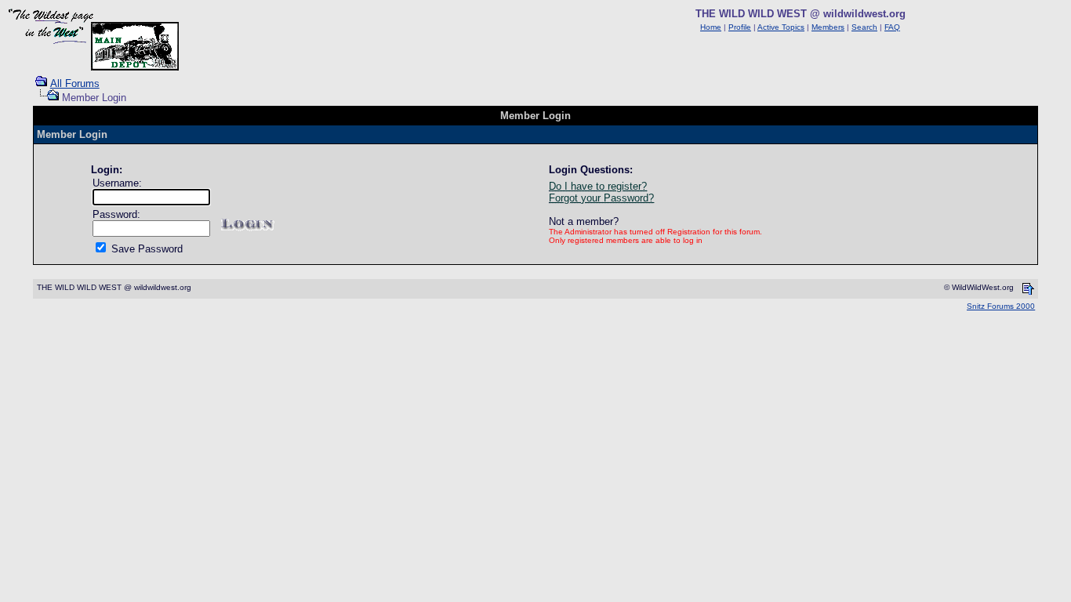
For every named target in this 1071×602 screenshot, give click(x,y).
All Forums (75, 83)
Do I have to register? (598, 186)
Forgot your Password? (601, 198)
